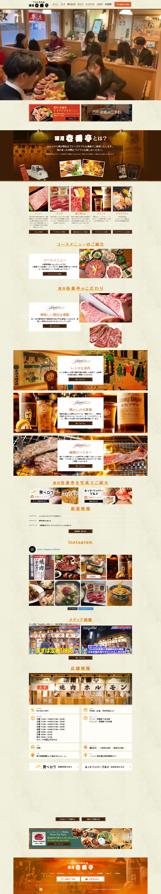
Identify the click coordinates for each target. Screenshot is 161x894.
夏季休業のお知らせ (45, 521)
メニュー (55, 4)
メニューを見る (38, 232)
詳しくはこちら (54, 326)
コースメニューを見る (54, 274)
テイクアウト (90, 4)
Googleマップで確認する (67, 819)
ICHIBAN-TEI (104, 889)
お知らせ (108, 873)
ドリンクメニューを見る (101, 232)
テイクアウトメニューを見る (122, 232)
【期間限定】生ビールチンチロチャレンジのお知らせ (55, 525)
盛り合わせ (71, 4)
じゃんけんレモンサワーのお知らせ (49, 516)
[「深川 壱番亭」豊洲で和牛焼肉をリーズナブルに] (39, 4)
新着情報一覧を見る (80, 531)
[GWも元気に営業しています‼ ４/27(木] (67, 567)
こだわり (100, 4)
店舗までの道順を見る (93, 819)
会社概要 (108, 4)
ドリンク (80, 4)
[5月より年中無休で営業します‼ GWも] (93, 567)
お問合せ (117, 873)
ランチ (63, 4)
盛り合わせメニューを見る (80, 232)
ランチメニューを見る (59, 232)
